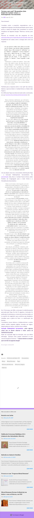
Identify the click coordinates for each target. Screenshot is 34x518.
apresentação (5, 176)
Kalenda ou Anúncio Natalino (11, 455)
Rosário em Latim (7, 415)
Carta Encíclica (15, 95)
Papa (18, 361)
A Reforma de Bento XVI (13, 358)
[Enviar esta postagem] (2, 355)
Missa (3, 361)
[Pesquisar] (32, 3)
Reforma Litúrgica (19, 364)
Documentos (25, 358)
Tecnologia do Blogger (18, 515)
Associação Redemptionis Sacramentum (17, 4)
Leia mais (30, 429)
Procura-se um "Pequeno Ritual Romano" (15, 473)
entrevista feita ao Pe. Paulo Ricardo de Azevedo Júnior (16, 37)
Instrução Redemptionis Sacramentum (12, 328)
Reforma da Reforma (7, 364)
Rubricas (4, 367)
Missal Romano (11, 361)
